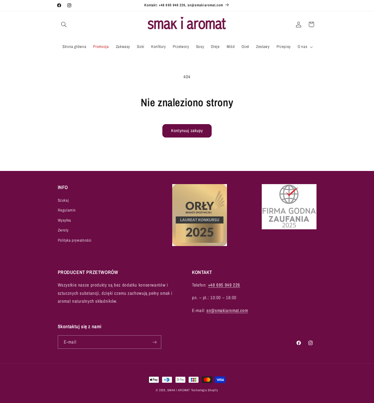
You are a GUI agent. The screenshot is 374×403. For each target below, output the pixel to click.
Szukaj (63, 200)
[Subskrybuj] (154, 342)
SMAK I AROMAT (178, 390)
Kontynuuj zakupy (187, 130)
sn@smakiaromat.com (227, 310)
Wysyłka (64, 220)
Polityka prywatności (75, 240)
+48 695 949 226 (224, 285)
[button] (64, 24)
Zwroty (63, 230)
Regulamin (67, 210)
